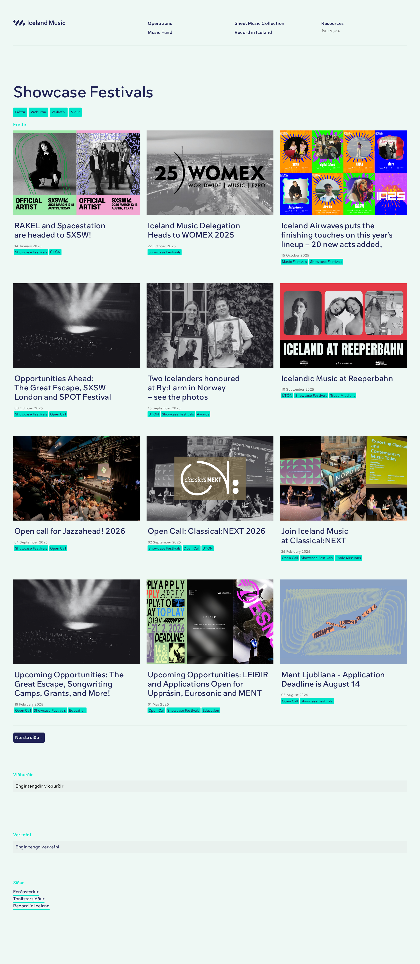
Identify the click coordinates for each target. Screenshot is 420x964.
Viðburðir (38, 112)
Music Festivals (294, 261)
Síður (75, 112)
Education (77, 710)
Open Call (58, 414)
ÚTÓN (55, 252)
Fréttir (20, 112)
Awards (203, 414)
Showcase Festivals (31, 252)
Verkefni (59, 112)
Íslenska (331, 31)
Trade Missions (343, 396)
